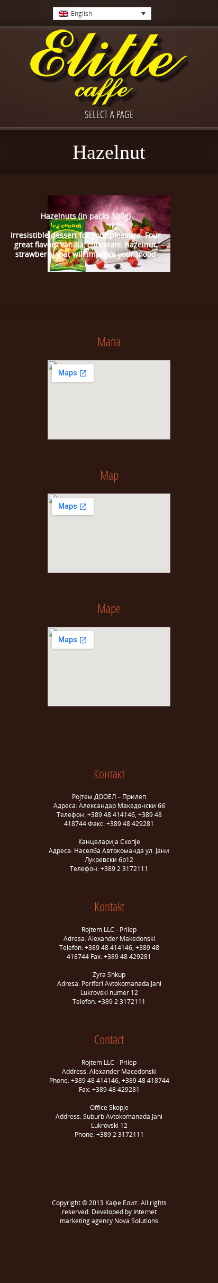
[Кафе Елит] (109, 69)
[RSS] (117, 1246)
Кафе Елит (121, 1202)
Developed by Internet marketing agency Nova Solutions (109, 1216)
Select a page (109, 114)
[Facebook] (101, 1246)
